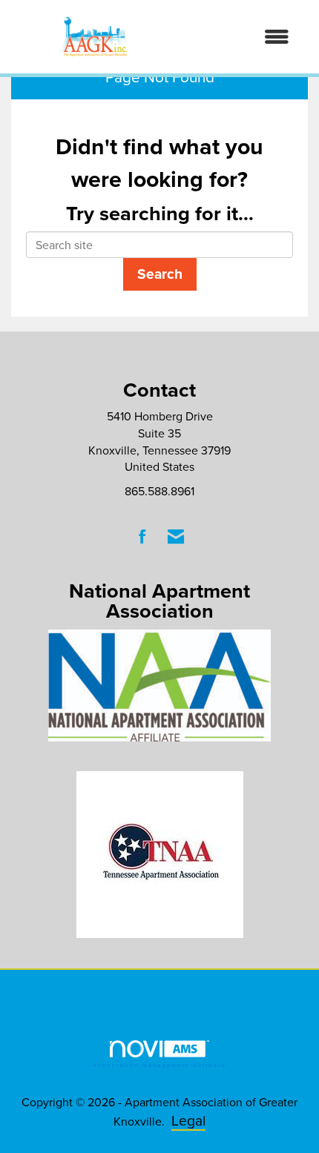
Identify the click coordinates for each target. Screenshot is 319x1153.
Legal (188, 1120)
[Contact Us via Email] (175, 536)
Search (159, 273)
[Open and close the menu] (240, 36)
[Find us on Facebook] (142, 536)
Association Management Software (159, 1065)
